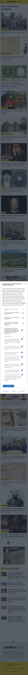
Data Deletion (6, 391)
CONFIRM (8, 386)
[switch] (22, 313)
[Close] (25, 284)
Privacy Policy (22, 391)
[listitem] (14, 310)
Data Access (14, 391)
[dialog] (14, 337)
